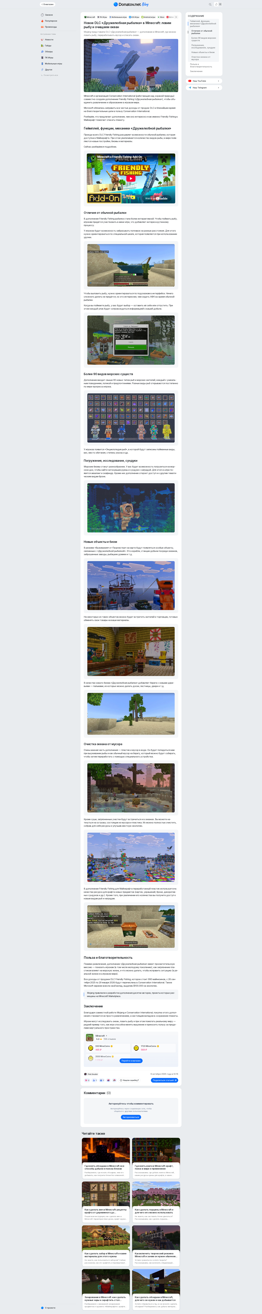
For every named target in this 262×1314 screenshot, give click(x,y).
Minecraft (100, 1035)
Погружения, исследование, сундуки (203, 46)
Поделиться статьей (163, 1080)
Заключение (196, 71)
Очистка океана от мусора (200, 58)
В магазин (48, 4)
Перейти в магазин (131, 1061)
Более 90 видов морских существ (203, 39)
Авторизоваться (131, 1117)
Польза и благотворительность (201, 65)
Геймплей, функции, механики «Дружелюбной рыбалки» (203, 23)
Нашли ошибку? (131, 1080)
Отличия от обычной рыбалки (201, 32)
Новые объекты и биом (203, 52)
